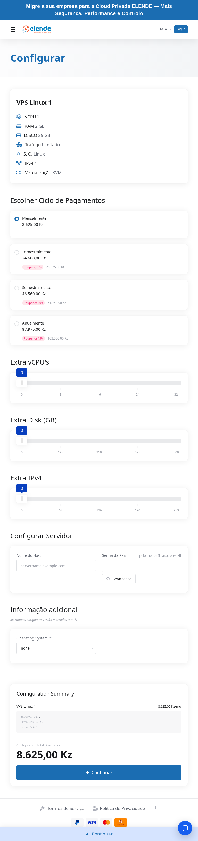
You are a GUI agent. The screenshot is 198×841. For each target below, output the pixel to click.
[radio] (16, 219)
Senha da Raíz (114, 555)
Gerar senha (122, 578)
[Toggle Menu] (12, 29)
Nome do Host (28, 555)
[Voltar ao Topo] (155, 807)
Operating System (34, 638)
